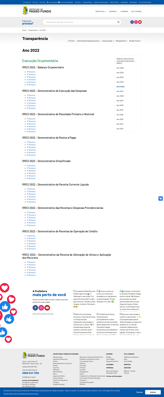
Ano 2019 (120, 100)
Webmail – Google (129, 371)
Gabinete (82, 363)
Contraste (63, 2)
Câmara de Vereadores (60, 380)
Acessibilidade (53, 2)
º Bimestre (32, 249)
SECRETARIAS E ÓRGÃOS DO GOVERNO (65, 354)
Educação (83, 365)
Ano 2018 (120, 105)
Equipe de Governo (112, 361)
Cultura (55, 361)
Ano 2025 (120, 72)
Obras (55, 374)
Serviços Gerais (58, 378)
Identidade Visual (111, 373)
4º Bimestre (31, 79)
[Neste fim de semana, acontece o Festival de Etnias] (84, 324)
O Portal (71, 41)
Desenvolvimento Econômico (62, 363)
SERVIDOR (127, 368)
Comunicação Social (86, 361)
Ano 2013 (120, 129)
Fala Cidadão (136, 11)
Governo (112, 11)
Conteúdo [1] (27, 2)
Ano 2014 (120, 124)
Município (70, 2)
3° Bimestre (31, 217)
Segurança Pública (59, 376)
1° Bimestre (31, 72)
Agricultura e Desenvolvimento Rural (91, 357)
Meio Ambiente (57, 372)
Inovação (83, 370)
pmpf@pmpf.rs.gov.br (29, 377)
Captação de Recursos (60, 359)
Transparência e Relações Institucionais (92, 376)
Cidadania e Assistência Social (89, 359)
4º (28, 126)
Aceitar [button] (153, 392)
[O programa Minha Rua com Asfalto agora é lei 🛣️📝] (84, 301)
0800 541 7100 (30, 373)
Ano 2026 (120, 68)
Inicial (24, 30)
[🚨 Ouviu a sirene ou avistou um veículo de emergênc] (108, 301)
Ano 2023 (120, 82)
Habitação (56, 370)
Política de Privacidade (114, 376)
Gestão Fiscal (134, 41)
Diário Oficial (114, 2)
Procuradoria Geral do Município (90, 378)
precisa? (27, 22)
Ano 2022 (42, 30)
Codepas (56, 382)
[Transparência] (36, 12)
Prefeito (108, 357)
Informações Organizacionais (88, 41)
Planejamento (121, 41)
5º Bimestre (31, 82)
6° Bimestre (31, 85)
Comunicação (107, 41)
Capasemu (83, 380)
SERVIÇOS (127, 364)
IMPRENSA (109, 368)
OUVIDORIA (110, 364)
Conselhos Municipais (87, 382)
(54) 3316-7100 (32, 367)
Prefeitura (100, 11)
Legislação (124, 2)
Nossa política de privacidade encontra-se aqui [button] (21, 393)
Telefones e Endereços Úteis (131, 358)
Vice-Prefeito (110, 359)
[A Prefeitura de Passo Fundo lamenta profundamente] (108, 324)
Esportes (56, 368)
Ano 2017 (120, 110)
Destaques (133, 2)
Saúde (82, 374)
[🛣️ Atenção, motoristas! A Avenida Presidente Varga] (131, 301)
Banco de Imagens (112, 371)
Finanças (82, 368)
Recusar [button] (140, 392)
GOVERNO (109, 354)
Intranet (126, 373)
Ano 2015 (120, 119)
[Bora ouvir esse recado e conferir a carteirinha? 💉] (131, 324)
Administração (57, 357)
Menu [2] (35, 2)
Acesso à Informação (101, 2)
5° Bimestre (31, 105)
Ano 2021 (120, 91)
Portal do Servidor (145, 2)
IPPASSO (82, 384)
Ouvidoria (124, 11)
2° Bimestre (31, 74)
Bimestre (32, 126)
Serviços (78, 2)
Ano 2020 (120, 96)
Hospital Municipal (58, 384)
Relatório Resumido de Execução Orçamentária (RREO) (125, 61)
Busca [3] (42, 2)
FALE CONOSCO (129, 354)
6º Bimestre (31, 131)
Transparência (87, 2)
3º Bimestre (31, 77)
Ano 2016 (120, 114)
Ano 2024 (120, 77)
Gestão (55, 365)
